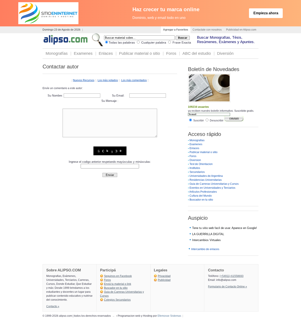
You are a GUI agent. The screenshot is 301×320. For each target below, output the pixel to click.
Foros (171, 53)
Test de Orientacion (201, 164)
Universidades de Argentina (206, 175)
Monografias (197, 140)
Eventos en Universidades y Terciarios (212, 187)
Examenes (83, 53)
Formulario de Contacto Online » (227, 286)
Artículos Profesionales (203, 191)
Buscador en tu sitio (201, 199)
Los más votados (108, 80)
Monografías (57, 53)
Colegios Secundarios (117, 299)
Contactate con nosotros (207, 29)
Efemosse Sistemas (169, 315)
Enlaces (106, 53)
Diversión (225, 53)
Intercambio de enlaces (205, 249)
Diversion (195, 160)
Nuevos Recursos (83, 80)
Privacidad (164, 276)
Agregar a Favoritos (175, 29)
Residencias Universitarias (206, 179)
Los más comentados (134, 80)
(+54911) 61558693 (231, 276)
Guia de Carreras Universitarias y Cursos (214, 183)
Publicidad (164, 280)
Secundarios (197, 172)
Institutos (195, 168)
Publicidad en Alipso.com (241, 29)
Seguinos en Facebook (118, 276)
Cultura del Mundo (201, 195)
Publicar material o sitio (139, 53)
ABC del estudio (196, 53)
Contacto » (52, 306)
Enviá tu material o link (117, 283)
